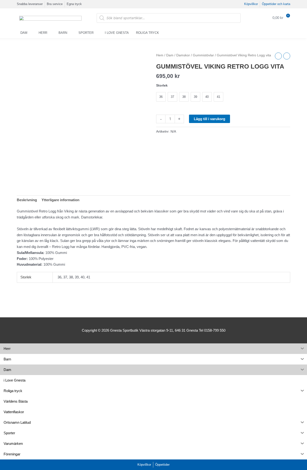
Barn (63, 33)
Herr (43, 33)
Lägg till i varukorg (209, 119)
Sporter (86, 33)
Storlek (162, 85)
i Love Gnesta (117, 33)
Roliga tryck (147, 33)
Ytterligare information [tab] (60, 200)
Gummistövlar (203, 55)
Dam (23, 33)
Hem (159, 55)
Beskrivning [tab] (27, 200)
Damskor (183, 55)
